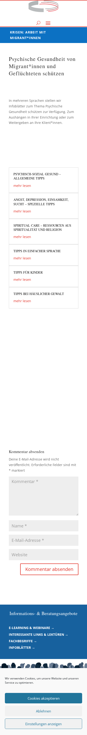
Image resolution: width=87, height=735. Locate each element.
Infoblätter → (22, 647)
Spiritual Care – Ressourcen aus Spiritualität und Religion (42, 227)
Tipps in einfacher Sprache (37, 251)
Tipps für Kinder (28, 272)
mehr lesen (22, 185)
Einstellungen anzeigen (43, 724)
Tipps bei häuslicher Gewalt (38, 293)
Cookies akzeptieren (44, 698)
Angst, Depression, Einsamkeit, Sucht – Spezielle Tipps (41, 201)
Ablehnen (43, 711)
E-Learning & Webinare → (31, 628)
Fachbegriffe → (23, 641)
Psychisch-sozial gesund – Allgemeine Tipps (37, 176)
